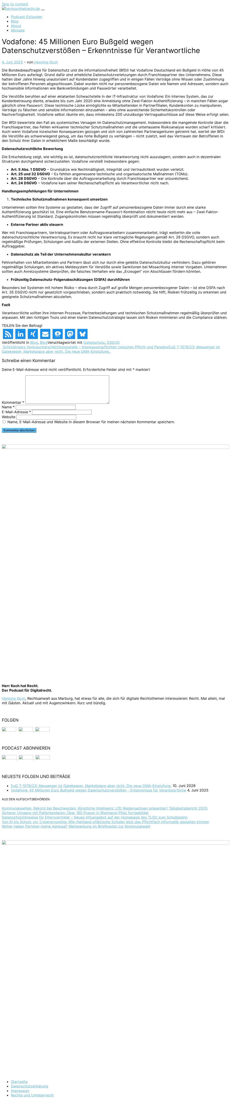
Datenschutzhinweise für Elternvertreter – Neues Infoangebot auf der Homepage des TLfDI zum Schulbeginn (94, 817)
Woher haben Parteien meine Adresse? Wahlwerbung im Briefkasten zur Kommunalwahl (76, 826)
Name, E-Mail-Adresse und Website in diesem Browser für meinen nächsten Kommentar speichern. (91, 422)
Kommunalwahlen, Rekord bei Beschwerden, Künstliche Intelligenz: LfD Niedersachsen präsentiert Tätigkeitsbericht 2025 (105, 808)
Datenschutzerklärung (29, 1086)
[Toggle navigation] (43, 10)
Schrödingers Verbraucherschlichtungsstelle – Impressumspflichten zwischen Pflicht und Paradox (85, 347)
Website (8, 417)
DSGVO (113, 342)
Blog (14, 21)
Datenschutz (94, 342)
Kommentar (13, 402)
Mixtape (18, 30)
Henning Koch (45, 62)
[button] (8, 334)
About (16, 25)
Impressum (20, 1090)
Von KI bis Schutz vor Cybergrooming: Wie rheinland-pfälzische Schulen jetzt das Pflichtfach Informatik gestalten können (105, 821)
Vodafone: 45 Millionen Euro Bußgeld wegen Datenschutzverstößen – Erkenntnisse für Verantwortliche (98, 790)
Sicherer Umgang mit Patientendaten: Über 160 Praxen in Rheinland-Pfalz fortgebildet (75, 812)
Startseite (19, 1081)
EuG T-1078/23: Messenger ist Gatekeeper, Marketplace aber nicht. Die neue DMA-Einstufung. (111, 349)
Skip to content (15, 4)
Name (8, 407)
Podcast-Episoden (26, 16)
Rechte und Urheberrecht (32, 1095)
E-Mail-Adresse (16, 412)
